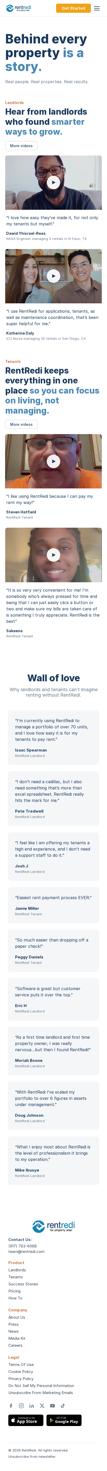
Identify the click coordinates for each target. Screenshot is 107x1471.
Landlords (17, 1269)
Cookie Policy (20, 1371)
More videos (21, 145)
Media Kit (16, 1338)
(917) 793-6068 (22, 1246)
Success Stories (23, 1284)
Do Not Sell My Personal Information (41, 1385)
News (13, 1331)
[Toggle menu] (97, 8)
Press (13, 1324)
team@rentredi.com (26, 1251)
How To (15, 1298)
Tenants (15, 1276)
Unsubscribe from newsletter (32, 1456)
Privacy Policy (21, 1378)
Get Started (73, 8)
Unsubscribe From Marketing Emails (40, 1392)
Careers (15, 1345)
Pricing (14, 1291)
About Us (16, 1317)
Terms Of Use (21, 1364)
